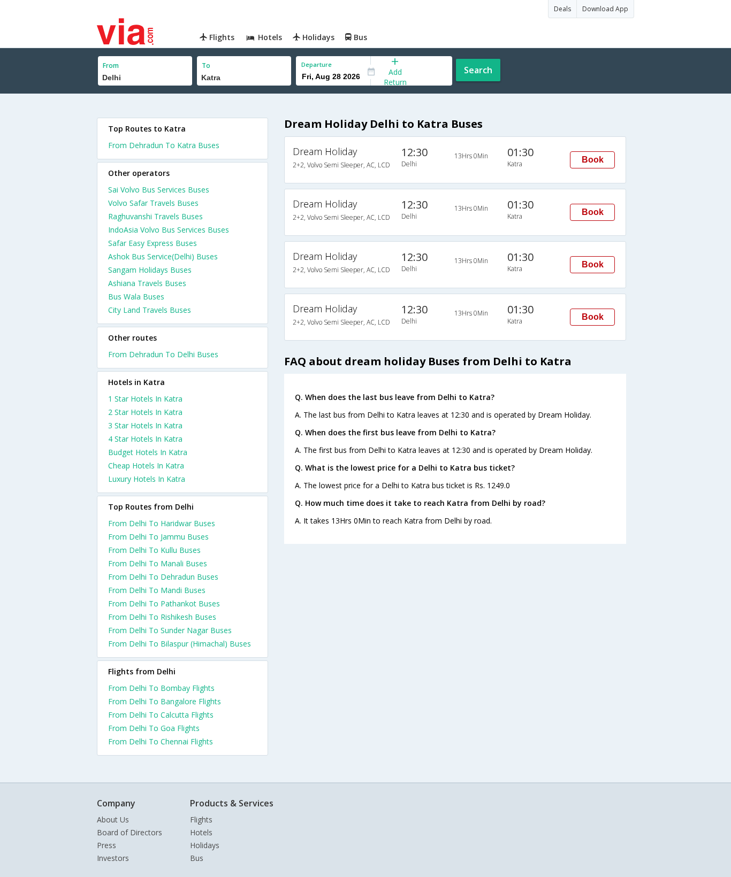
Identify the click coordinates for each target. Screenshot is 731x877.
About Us (113, 819)
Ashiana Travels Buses (147, 283)
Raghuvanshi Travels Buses (155, 216)
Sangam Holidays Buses (150, 270)
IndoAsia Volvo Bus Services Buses (168, 230)
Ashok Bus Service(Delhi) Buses (163, 256)
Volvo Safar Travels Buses (153, 203)
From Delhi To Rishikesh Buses (162, 617)
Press (106, 845)
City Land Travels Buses (149, 310)
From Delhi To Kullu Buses (154, 550)
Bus (196, 858)
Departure (316, 64)
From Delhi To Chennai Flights (160, 741)
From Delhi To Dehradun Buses (163, 577)
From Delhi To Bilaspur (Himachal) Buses (179, 643)
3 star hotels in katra (145, 425)
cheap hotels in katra (146, 465)
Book (593, 159)
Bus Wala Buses (136, 296)
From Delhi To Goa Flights (154, 728)
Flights (201, 819)
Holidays (204, 845)
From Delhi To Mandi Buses (156, 590)
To (206, 65)
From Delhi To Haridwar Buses (161, 523)
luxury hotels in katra (146, 479)
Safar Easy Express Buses (152, 243)
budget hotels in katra (147, 452)
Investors (113, 858)
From (111, 65)
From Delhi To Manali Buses (157, 563)
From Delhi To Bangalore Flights (164, 701)
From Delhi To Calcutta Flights (161, 715)
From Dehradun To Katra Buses (163, 145)
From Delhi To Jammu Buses (158, 537)
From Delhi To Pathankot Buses (164, 603)
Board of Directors (129, 832)
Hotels (201, 832)
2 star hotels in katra (145, 412)
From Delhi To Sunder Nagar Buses (170, 630)
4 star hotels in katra (145, 439)
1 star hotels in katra (145, 399)
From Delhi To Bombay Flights (161, 688)
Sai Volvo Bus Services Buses (158, 189)
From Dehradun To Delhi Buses (163, 354)
